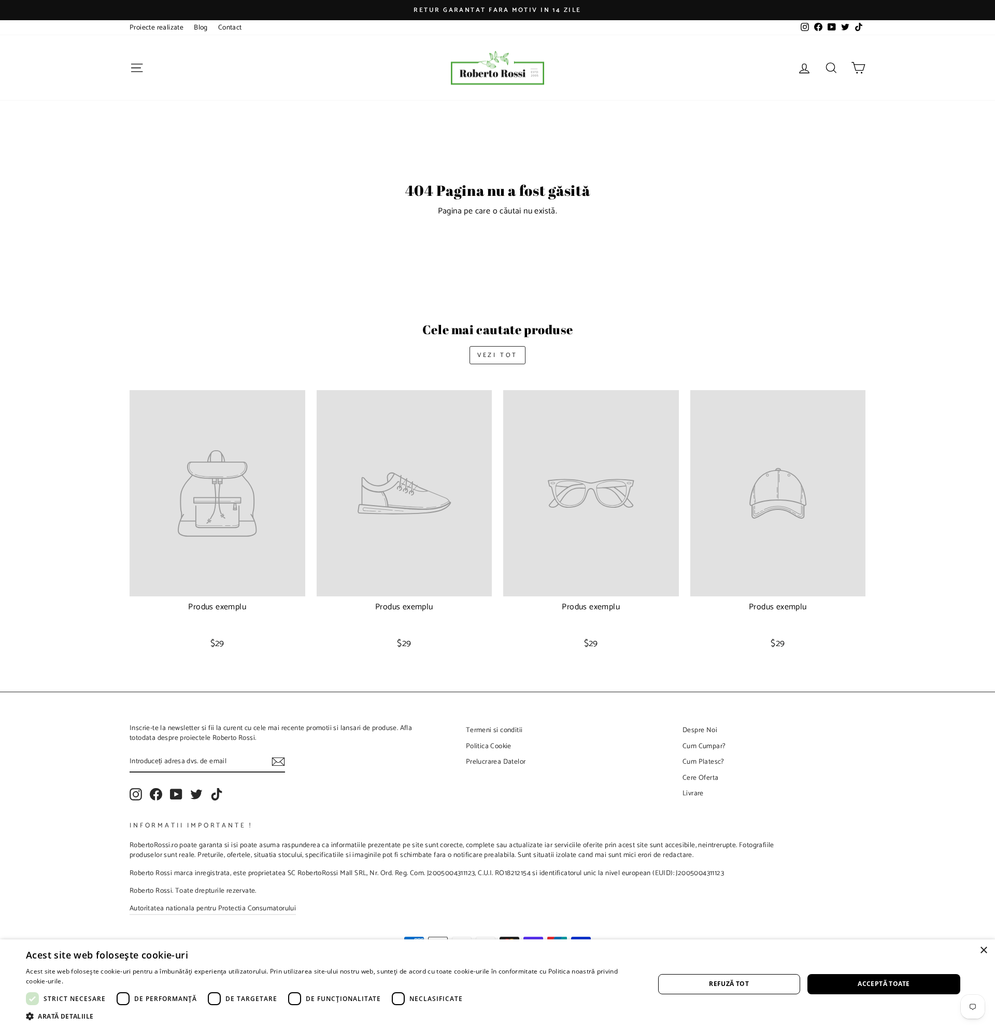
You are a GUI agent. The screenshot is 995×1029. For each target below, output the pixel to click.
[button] (331, 1016)
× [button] (983, 950)
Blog (201, 27)
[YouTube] (176, 794)
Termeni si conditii (494, 730)
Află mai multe (87, 981)
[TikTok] (216, 794)
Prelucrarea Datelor (496, 761)
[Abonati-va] (278, 761)
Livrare (693, 793)
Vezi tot (497, 355)
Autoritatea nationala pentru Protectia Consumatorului (213, 908)
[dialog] (497, 984)
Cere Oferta (700, 777)
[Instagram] (136, 794)
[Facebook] (156, 794)
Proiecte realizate (156, 27)
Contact (230, 27)
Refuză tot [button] (729, 983)
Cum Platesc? (703, 761)
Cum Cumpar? (704, 746)
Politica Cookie (488, 746)
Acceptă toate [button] (883, 983)
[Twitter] (196, 794)
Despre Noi (700, 730)
